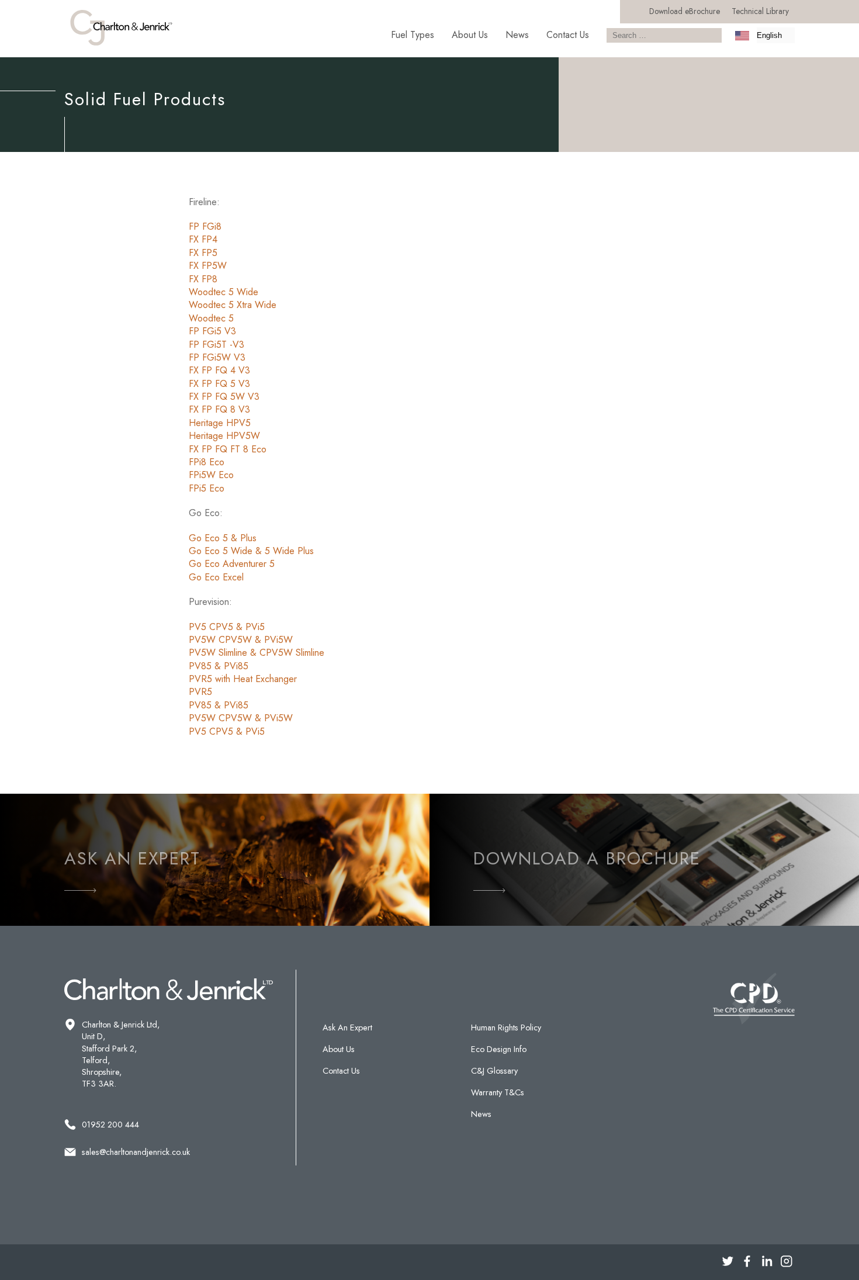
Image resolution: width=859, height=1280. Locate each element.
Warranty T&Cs (497, 1092)
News (517, 34)
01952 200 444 (110, 1124)
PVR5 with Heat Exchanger (243, 679)
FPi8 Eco (206, 462)
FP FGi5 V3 (212, 331)
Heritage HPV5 (220, 423)
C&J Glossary (494, 1071)
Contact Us (567, 34)
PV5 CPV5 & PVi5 (227, 627)
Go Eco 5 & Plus (223, 538)
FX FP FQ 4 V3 (219, 370)
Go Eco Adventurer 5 (233, 563)
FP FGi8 (205, 226)
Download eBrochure (684, 11)
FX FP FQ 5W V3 (224, 396)
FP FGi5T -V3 (216, 344)
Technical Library (760, 11)
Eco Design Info (499, 1049)
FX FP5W (208, 265)
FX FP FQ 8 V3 (219, 409)
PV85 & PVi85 (218, 666)
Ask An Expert (347, 1027)
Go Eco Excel (216, 577)
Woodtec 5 (211, 318)
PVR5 (200, 691)
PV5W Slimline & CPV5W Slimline (256, 652)
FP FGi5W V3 (217, 357)
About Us (470, 34)
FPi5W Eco (211, 475)
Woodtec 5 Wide (223, 292)
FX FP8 (203, 279)
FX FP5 (203, 253)
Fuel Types (412, 34)
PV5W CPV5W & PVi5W (241, 639)
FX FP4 (203, 239)
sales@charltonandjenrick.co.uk (136, 1152)
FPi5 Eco (206, 488)
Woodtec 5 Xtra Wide (232, 305)
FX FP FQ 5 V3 (219, 383)
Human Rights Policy (506, 1027)
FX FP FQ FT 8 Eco (227, 449)
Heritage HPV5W (224, 435)
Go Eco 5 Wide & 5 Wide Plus (251, 551)
